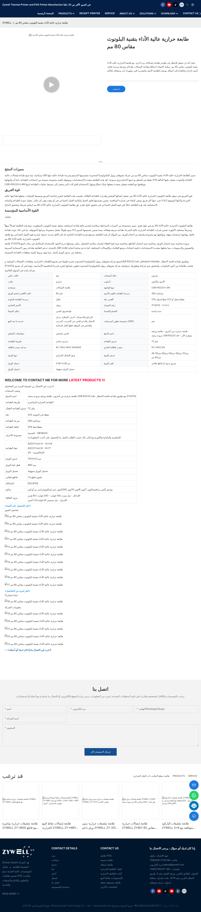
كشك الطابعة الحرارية (111, 869)
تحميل (55, 877)
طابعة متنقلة (106, 864)
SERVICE (192, 775)
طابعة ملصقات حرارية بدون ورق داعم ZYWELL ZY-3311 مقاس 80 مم (99, 826)
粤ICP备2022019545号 (147, 905)
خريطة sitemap (170, 905)
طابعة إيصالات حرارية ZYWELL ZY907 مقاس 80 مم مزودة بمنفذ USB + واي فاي (138, 826)
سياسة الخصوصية (60, 886)
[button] (200, 13)
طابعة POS (106, 855)
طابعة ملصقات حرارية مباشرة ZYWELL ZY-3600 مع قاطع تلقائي (20, 826)
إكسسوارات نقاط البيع (111, 877)
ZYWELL (6, 22)
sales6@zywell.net (173, 864)
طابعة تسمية (106, 860)
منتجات (55, 860)
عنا (53, 869)
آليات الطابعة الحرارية (111, 873)
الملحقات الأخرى (108, 886)
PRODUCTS (179, 775)
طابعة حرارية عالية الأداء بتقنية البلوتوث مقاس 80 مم (41, 22)
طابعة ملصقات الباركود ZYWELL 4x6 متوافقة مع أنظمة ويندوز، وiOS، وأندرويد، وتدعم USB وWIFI (179, 826)
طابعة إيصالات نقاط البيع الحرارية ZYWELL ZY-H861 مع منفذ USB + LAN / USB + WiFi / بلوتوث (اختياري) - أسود (60, 826)
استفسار (116, 89)
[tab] (100, 160)
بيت (53, 855)
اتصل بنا (55, 882)
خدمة (54, 864)
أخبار (54, 873)
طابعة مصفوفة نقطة (110, 882)
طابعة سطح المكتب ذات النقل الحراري (151, 775)
